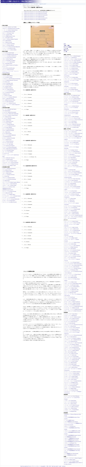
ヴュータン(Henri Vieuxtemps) (8, 101)
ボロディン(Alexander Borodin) (8, 98)
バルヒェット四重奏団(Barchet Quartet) (71, 438)
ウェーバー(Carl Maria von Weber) (8, 60)
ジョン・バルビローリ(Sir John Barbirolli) (72, 171)
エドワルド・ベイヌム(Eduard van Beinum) (72, 66)
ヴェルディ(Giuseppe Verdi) (7, 83)
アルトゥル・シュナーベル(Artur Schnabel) (72, 222)
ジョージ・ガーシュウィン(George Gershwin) (72, 268)
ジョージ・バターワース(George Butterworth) (10, 199)
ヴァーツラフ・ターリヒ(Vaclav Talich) (71, 127)
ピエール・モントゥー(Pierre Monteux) (71, 116)
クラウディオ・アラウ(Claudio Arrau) (71, 251)
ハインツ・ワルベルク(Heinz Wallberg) (71, 174)
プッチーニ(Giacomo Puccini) (7, 121)
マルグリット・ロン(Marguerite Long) (71, 289)
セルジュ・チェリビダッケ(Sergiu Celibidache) (73, 172)
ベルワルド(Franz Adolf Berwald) (8, 68)
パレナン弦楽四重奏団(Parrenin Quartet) (71, 444)
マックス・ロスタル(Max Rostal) (70, 364)
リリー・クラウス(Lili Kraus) (69, 297)
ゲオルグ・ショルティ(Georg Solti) (70, 162)
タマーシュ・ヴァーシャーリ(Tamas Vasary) (72, 274)
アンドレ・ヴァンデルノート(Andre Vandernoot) (73, 133)
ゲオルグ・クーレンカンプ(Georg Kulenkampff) (73, 335)
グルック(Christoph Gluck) (7, 63)
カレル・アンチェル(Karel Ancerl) (70, 159)
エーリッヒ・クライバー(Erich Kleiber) (71, 63)
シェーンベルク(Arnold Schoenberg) (9, 179)
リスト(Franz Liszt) (6, 81)
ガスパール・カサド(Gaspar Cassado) (71, 329)
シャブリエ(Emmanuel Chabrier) (8, 145)
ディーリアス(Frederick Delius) (8, 150)
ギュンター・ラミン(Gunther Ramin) (71, 68)
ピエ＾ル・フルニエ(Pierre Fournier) (71, 353)
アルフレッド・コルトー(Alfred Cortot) (71, 228)
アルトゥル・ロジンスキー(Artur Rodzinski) (72, 60)
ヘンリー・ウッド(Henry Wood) (70, 87)
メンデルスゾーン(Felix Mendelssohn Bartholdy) (11, 78)
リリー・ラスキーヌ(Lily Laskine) (70, 379)
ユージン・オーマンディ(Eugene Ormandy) (72, 206)
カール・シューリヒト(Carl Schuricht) (71, 101)
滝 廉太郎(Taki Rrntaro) (6, 188)
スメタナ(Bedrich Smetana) (7, 87)
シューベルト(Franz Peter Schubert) (9, 57)
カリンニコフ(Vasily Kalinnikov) (8, 128)
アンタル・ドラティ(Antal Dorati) (70, 131)
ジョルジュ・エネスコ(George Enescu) (71, 347)
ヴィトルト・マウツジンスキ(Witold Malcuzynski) (73, 306)
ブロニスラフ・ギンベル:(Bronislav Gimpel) (72, 358)
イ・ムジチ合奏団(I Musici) (69, 420)
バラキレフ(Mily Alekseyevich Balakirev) (9, 148)
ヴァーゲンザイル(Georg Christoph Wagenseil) (11, 46)
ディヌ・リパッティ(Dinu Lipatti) (70, 275)
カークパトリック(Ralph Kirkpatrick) (71, 247)
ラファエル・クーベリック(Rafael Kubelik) (72, 209)
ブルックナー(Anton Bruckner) (8, 89)
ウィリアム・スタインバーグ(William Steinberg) (73, 136)
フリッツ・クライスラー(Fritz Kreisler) (71, 356)
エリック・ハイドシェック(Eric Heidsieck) (72, 245)
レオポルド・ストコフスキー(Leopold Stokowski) (73, 215)
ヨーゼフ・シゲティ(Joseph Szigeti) (71, 376)
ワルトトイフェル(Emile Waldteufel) (9, 135)
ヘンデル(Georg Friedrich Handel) (8, 31)
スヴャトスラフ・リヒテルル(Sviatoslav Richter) (73, 271)
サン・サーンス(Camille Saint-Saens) (9, 109)
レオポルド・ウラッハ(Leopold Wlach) (71, 409)
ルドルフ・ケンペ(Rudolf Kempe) (70, 210)
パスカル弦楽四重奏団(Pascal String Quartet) (72, 441)
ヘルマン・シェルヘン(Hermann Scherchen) (72, 124)
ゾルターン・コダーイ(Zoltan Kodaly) (9, 185)
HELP (65, 43)
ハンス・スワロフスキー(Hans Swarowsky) (72, 178)
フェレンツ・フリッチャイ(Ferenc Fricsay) (72, 118)
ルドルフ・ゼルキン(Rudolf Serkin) (70, 298)
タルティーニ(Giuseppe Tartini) (8, 33)
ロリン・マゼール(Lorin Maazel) (70, 218)
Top (38, 5)
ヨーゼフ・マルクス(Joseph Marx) (8, 200)
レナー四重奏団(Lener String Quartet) (71, 453)
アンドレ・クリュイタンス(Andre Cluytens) (72, 98)
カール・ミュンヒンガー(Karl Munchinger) (72, 156)
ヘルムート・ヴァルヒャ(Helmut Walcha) (71, 286)
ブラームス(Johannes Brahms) (8, 92)
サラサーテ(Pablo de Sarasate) (8, 130)
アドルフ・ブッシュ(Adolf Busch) (70, 57)
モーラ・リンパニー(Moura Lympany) (71, 291)
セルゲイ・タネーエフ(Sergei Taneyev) (9, 160)
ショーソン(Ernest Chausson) (7, 141)
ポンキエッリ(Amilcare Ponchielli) (8, 138)
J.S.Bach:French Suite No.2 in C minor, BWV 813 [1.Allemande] (35, 11)
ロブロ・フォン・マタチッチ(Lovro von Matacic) (73, 216)
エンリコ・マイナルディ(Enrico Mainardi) (72, 327)
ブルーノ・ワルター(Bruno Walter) (70, 122)
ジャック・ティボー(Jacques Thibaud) (71, 344)
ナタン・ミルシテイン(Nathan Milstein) (71, 350)
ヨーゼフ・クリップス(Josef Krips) (70, 207)
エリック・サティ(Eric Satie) (7, 144)
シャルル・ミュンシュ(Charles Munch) (71, 106)
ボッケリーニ (4, 66)
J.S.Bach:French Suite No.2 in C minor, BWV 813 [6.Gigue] (34, 19)
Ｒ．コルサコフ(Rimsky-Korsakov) (8, 118)
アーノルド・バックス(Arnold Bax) (8, 197)
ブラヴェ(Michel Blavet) (6, 40)
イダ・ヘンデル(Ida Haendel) (69, 323)
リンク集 (65, 51)
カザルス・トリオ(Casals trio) (69, 426)
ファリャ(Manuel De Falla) (7, 192)
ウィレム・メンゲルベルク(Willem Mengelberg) (73, 62)
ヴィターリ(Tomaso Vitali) (7, 34)
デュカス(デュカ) (5, 153)
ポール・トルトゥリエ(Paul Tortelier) (71, 361)
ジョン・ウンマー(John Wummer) (70, 402)
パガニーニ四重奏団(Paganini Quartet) (71, 439)
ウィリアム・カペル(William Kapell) (70, 237)
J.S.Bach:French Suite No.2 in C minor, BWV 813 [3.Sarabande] (35, 14)
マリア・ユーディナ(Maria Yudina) (70, 288)
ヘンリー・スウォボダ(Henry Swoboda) (71, 194)
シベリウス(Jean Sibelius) (7, 127)
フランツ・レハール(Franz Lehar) (8, 186)
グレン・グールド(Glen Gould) (70, 257)
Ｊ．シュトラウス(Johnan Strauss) (8, 90)
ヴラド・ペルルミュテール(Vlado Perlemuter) (72, 310)
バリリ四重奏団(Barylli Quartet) (70, 436)
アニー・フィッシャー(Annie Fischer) (71, 221)
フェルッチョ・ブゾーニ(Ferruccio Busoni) (10, 162)
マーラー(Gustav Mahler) (7, 122)
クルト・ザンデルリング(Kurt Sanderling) (72, 160)
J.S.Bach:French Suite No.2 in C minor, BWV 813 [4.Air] (34, 16)
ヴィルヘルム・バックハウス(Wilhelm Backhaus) (73, 309)
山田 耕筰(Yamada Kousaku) (7, 189)
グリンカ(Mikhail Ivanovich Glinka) (8, 100)
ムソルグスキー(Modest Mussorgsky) (9, 112)
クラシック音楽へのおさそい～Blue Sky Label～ (17, 1)
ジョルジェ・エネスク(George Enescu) (71, 72)
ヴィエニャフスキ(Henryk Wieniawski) (9, 147)
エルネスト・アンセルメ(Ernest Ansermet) (72, 100)
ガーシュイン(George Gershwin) (8, 174)
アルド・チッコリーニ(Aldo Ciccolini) (71, 227)
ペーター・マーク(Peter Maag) (70, 198)
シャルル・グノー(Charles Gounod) (9, 103)
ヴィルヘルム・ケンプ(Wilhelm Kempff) (71, 307)
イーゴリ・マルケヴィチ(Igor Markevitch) (72, 134)
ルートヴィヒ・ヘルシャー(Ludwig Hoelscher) (72, 380)
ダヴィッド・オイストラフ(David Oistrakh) (72, 348)
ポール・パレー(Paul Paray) (69, 201)
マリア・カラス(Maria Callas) (69, 459)
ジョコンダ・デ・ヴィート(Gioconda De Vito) (72, 345)
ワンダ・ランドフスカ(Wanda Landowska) (72, 304)
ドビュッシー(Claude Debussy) (8, 124)
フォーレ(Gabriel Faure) (6, 139)
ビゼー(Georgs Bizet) (6, 110)
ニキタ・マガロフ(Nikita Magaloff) (70, 277)
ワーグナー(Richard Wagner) (7, 84)
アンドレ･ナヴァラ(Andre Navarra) (70, 321)
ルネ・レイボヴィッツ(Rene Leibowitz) (71, 213)
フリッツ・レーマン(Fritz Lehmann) (71, 83)
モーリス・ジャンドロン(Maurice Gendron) (72, 371)
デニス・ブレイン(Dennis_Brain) (70, 403)
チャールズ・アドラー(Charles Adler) (71, 77)
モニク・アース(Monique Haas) (70, 292)
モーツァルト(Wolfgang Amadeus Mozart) (10, 54)
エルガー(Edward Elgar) (6, 119)
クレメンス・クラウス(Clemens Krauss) (71, 69)
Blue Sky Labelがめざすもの (26, 466)
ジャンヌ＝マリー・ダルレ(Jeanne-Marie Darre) (73, 265)
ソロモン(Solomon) (67, 272)
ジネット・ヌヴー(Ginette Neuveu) (70, 341)
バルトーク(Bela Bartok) (6, 173)
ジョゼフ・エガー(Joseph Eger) (70, 400)
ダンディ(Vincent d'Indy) (6, 133)
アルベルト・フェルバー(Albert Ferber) (71, 231)
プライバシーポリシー (36, 466)
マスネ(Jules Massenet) (6, 136)
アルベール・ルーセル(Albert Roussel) (9, 202)
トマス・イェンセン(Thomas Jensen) (71, 112)
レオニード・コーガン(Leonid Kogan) (71, 383)
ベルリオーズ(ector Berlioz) (7, 75)
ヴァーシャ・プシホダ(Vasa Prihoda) (9, 191)
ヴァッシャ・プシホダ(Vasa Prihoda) (71, 390)
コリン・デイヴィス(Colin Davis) (70, 163)
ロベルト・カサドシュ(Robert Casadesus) (72, 301)
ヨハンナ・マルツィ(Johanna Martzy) (71, 377)
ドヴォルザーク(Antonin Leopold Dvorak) (10, 115)
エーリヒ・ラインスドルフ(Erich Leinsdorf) (72, 140)
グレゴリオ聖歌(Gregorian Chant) (8, 36)
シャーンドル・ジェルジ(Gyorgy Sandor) (72, 262)
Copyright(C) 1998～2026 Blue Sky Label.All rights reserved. (53, 466)
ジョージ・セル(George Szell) (69, 169)
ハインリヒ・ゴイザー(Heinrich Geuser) (71, 405)
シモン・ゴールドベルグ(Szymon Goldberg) (72, 338)
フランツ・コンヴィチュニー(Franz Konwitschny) (73, 119)
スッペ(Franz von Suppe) (7, 95)
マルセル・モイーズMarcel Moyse (70, 408)
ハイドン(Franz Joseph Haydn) (8, 52)
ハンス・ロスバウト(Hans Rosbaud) (71, 180)
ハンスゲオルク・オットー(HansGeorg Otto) (72, 181)
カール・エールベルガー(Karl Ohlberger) (71, 396)
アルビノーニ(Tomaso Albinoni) (8, 45)
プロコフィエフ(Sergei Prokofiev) (8, 177)
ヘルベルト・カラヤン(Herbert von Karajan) (72, 192)
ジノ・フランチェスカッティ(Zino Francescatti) (73, 342)
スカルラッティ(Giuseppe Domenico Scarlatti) (10, 28)
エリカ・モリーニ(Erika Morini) (70, 326)
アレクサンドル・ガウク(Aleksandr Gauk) (72, 95)
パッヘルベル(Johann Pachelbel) (8, 43)
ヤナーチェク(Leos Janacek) (7, 142)
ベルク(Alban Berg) (6, 180)
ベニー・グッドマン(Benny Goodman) (71, 406)
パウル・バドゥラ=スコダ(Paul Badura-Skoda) (73, 283)
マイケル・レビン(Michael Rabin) (70, 362)
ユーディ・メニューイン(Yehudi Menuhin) (72, 374)
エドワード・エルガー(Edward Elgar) (71, 65)
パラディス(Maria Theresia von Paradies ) (10, 65)
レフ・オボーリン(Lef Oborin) (69, 300)
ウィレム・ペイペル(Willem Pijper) (8, 194)
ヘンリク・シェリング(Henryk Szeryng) (71, 359)
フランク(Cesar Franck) (6, 86)
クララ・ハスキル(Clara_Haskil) (70, 253)
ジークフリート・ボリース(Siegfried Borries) (72, 339)
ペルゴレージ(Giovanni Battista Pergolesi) (10, 39)
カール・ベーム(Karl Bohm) (69, 154)
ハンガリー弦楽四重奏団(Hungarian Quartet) (72, 435)
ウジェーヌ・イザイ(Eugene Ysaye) (9, 165)
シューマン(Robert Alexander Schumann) (10, 80)
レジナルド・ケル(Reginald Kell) (70, 411)
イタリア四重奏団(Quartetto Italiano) (71, 421)
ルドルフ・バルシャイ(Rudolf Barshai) (71, 212)
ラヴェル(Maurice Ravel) (7, 170)
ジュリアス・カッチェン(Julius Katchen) (71, 266)
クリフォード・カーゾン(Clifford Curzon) (71, 254)
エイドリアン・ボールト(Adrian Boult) (71, 142)
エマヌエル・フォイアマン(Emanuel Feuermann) (73, 324)
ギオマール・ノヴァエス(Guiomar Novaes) (72, 250)
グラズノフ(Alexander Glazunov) (8, 157)
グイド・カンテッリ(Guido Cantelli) (70, 71)
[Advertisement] (11, 15)
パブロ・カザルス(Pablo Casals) (70, 184)
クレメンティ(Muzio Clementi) (8, 69)
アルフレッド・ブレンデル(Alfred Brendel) (72, 230)
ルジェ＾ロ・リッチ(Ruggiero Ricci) (71, 382)
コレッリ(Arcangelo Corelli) (7, 37)
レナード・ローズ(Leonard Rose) (70, 385)
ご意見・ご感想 (66, 45)
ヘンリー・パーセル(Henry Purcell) (8, 48)
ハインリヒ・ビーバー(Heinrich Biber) (9, 49)
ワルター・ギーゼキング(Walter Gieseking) (72, 303)
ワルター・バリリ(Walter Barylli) (70, 388)
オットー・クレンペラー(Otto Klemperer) (72, 151)
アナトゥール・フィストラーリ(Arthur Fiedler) (72, 130)
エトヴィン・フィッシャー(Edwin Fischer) (72, 242)
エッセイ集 (66, 48)
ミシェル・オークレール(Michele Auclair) (71, 365)
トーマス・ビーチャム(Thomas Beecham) (72, 110)
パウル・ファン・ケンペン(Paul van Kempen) (72, 78)
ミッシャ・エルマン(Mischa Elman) (70, 367)
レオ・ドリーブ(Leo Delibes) (7, 151)
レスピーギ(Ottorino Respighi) (8, 171)
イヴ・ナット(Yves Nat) (68, 236)
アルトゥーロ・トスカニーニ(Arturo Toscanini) (72, 59)
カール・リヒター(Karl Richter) (70, 157)
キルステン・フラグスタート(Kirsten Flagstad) (73, 458)
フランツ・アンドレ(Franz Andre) (70, 190)
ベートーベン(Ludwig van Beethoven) (9, 55)
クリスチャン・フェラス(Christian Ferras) (72, 330)
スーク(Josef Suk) (5, 176)
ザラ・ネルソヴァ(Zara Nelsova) (70, 336)
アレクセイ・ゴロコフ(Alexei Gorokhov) (71, 318)
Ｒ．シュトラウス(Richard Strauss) (8, 125)
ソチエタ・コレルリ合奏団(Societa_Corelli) (72, 430)
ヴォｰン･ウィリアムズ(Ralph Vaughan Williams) (11, 182)
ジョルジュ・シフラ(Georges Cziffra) (71, 269)
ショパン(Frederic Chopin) (7, 77)
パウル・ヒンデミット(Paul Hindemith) (9, 183)
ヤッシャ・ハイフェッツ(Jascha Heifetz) (71, 373)
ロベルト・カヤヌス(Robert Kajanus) (71, 89)
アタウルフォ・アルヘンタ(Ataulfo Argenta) (72, 56)
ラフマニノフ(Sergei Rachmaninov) (9, 168)
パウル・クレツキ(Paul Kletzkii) (70, 183)
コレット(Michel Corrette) (7, 42)
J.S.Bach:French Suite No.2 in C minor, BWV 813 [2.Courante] (35, 13)
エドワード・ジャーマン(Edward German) (10, 163)
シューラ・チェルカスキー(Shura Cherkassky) (72, 263)
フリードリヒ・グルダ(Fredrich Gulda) (71, 285)
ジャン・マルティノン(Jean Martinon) (71, 165)
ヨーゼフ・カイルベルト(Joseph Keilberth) (72, 125)
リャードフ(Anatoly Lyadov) (7, 159)
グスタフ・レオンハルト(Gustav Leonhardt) (72, 256)
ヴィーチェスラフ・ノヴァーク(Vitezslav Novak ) (11, 195)
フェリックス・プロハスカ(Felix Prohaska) (72, 186)
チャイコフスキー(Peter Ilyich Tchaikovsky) (10, 113)
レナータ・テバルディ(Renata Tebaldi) (71, 461)
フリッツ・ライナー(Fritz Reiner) (70, 121)
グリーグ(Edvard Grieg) (6, 116)
